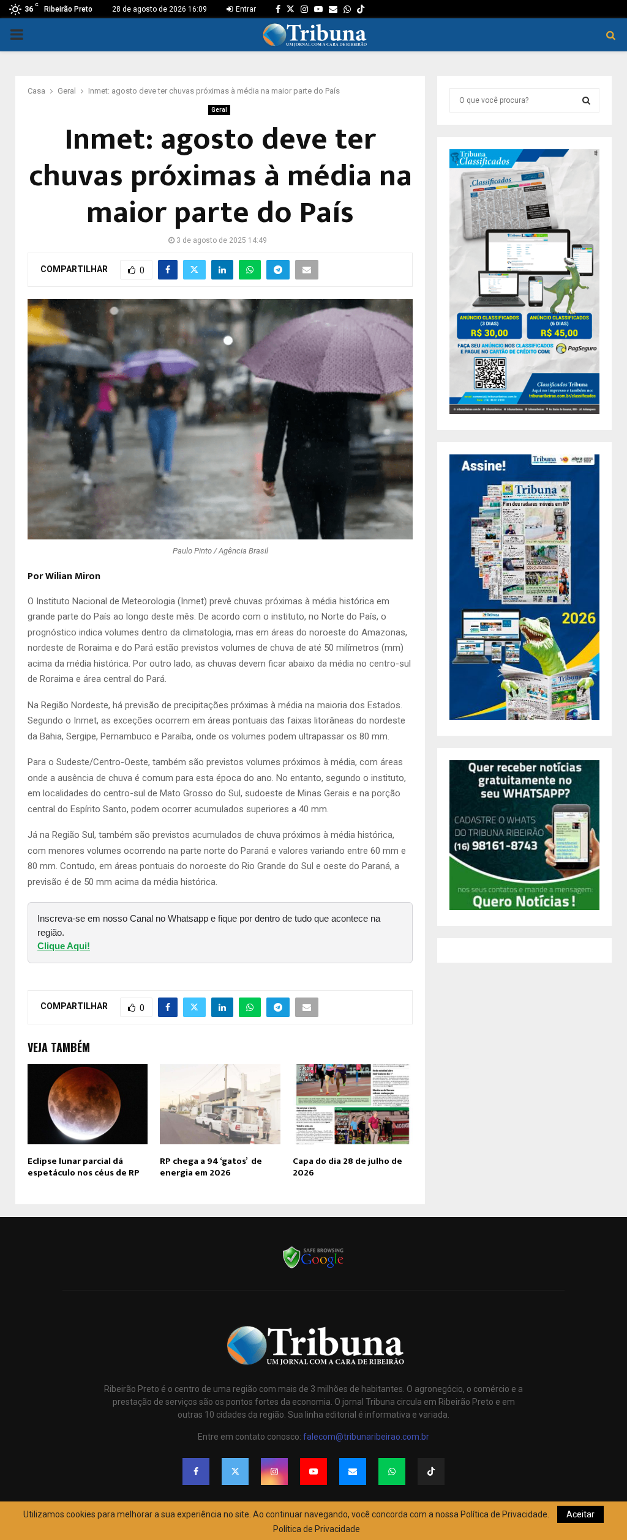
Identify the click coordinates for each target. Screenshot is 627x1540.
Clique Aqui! (63, 946)
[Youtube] (313, 1471)
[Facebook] (195, 1471)
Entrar (245, 9)
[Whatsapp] (391, 1471)
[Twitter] (235, 1471)
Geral (219, 109)
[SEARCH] (586, 100)
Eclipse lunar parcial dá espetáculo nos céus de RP (84, 1167)
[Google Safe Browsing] (313, 1267)
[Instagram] (274, 1471)
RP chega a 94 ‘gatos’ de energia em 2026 (211, 1167)
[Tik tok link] (360, 9)
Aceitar (580, 1514)
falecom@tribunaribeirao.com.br (366, 1437)
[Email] (352, 1471)
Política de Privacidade (316, 1529)
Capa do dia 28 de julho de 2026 (347, 1167)
